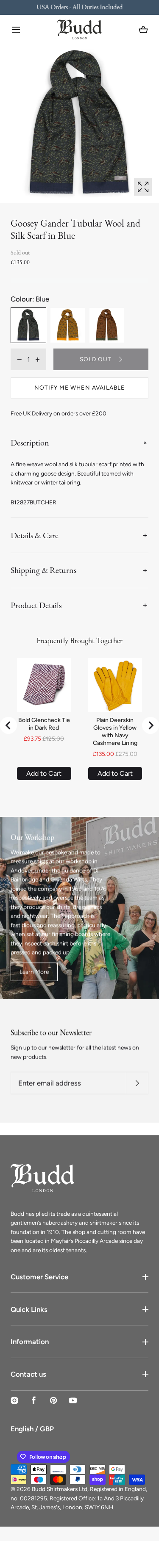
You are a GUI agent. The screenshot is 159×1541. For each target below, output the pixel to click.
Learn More (34, 971)
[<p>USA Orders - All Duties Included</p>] (79, 7)
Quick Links (29, 1309)
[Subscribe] (137, 1083)
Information (30, 1341)
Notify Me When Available (79, 387)
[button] (16, 29)
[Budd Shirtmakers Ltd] (79, 29)
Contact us (28, 1374)
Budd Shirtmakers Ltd (59, 1489)
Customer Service (39, 1277)
